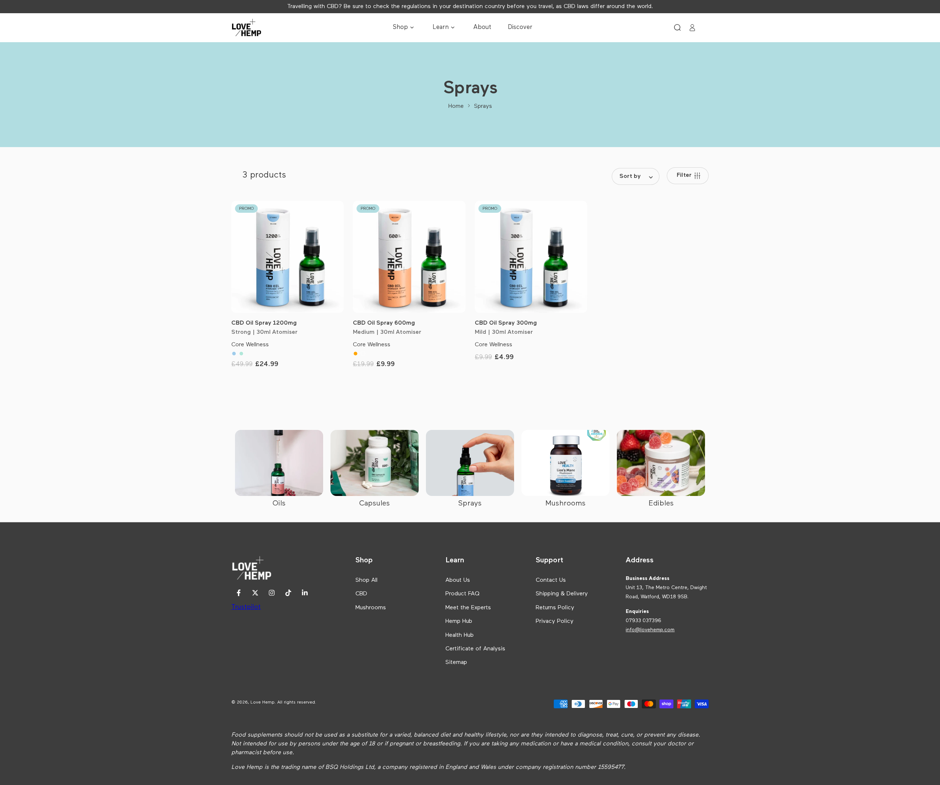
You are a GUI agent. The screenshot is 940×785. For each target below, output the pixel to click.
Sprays (483, 106)
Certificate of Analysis (475, 649)
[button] (677, 27)
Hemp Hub (458, 621)
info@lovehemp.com (650, 629)
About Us (457, 580)
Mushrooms (370, 608)
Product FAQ (462, 594)
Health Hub (459, 635)
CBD (361, 594)
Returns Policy (555, 608)
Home (456, 106)
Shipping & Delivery (562, 594)
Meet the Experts (468, 608)
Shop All (366, 580)
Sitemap (456, 662)
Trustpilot (246, 607)
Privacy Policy (555, 621)
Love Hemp (262, 702)
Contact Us (551, 580)
